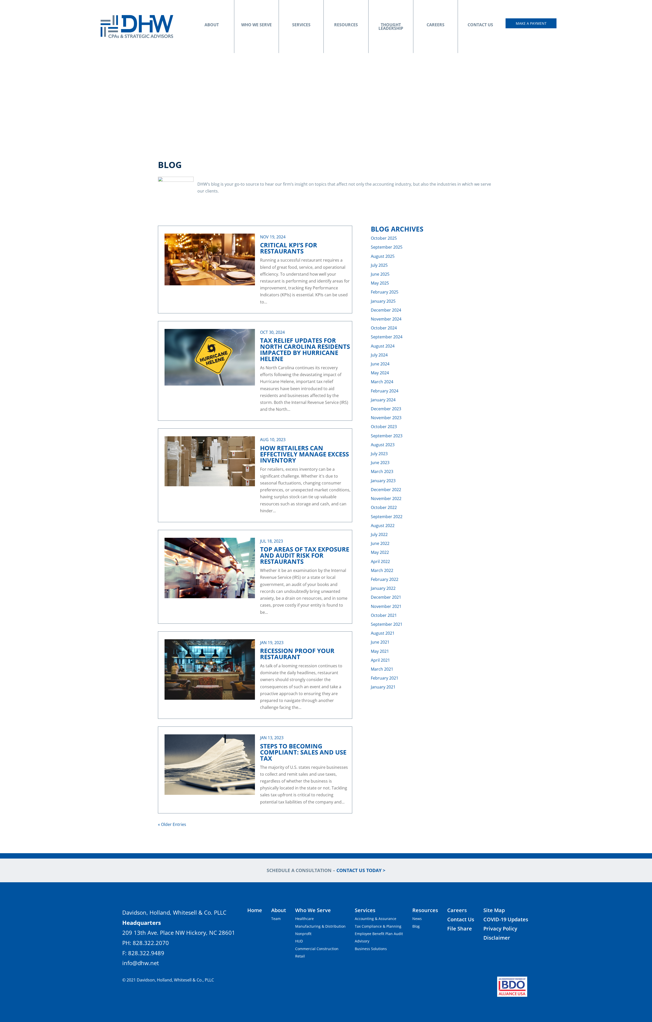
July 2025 (379, 265)
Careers (435, 25)
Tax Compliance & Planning (378, 926)
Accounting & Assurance (375, 918)
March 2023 (382, 471)
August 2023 (383, 445)
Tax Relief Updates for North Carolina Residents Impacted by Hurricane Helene (305, 349)
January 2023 (383, 480)
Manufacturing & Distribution (320, 926)
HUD (299, 941)
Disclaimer (496, 937)
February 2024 (384, 391)
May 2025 (380, 283)
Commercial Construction (316, 948)
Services (301, 25)
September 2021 (386, 624)
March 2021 (382, 669)
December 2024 (386, 310)
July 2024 (379, 355)
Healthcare (304, 918)
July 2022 (379, 534)
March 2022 (382, 570)
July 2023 (379, 453)
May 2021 (380, 651)
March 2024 (382, 382)
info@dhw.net (140, 963)
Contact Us (480, 25)
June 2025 (380, 274)
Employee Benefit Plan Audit (379, 933)
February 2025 (384, 292)
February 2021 (384, 678)
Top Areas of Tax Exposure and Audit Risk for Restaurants (304, 555)
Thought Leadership (390, 26)
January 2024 (383, 400)
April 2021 (380, 660)
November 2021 (386, 606)
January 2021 (383, 687)
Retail (300, 956)
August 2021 (383, 633)
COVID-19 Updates (505, 919)
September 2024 (386, 337)
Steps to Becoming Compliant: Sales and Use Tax (303, 752)
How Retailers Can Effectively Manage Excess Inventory (304, 454)
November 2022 (386, 498)
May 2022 (380, 552)
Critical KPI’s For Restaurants (288, 248)
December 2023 (386, 409)
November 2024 (386, 319)
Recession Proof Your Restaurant (297, 653)
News (417, 918)
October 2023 (384, 426)
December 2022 (386, 489)
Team (276, 918)
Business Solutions (371, 948)
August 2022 (383, 525)
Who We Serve (256, 25)
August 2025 (383, 256)
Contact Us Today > (360, 870)
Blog (416, 926)
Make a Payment (531, 23)
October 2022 (384, 507)
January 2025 (383, 301)
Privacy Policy (500, 928)
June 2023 (380, 462)
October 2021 (384, 615)
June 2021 (380, 642)
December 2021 (386, 597)
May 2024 (380, 373)
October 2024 (384, 328)
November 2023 (386, 417)
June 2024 (380, 364)
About (212, 25)
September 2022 (386, 516)
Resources (346, 25)
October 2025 (384, 238)
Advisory (362, 941)
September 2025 (386, 247)
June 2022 (380, 543)
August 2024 (383, 346)
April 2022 (380, 561)
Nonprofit (303, 933)
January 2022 (383, 588)
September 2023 (386, 436)
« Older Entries (172, 824)
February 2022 (384, 579)
